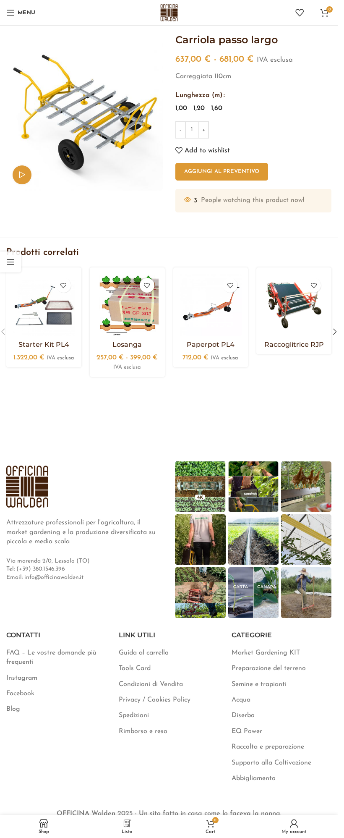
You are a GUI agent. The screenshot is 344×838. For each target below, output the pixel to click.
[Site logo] (169, 12)
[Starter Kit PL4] (44, 305)
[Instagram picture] (200, 486)
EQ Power (247, 731)
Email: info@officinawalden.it (44, 577)
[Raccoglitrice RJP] (294, 305)
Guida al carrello (144, 652)
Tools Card (135, 668)
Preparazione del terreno (269, 668)
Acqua (241, 700)
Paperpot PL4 (211, 344)
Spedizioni (134, 715)
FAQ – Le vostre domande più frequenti (51, 657)
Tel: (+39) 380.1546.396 (35, 569)
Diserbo (243, 715)
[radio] (181, 108)
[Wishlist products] (299, 12)
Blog (13, 709)
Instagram (21, 678)
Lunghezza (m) (199, 95)
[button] (334, 331)
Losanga (127, 344)
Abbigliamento (254, 778)
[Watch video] (22, 174)
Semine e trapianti (259, 684)
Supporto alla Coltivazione (271, 762)
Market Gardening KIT (266, 652)
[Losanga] (127, 305)
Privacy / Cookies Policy (154, 700)
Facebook (20, 693)
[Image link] (27, 486)
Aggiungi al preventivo (221, 171)
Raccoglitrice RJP (294, 344)
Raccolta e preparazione (268, 747)
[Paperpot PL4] (211, 305)
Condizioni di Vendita (151, 684)
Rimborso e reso (143, 731)
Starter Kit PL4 (43, 344)
